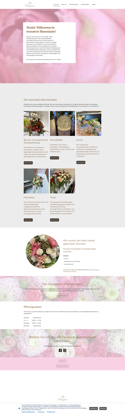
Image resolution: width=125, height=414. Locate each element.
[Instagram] (64, 350)
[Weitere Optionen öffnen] (99, 4)
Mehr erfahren (28, 163)
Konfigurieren (51, 412)
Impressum (62, 361)
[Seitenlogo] (30, 4)
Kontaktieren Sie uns (62, 295)
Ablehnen (103, 408)
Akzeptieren (93, 408)
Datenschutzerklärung (62, 366)
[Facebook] (60, 350)
